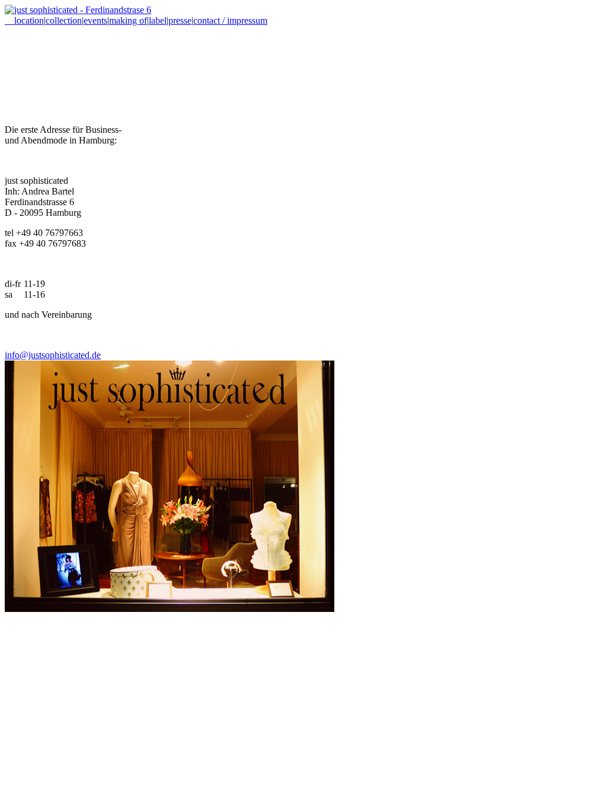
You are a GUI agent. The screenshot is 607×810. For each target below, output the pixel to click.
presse (179, 20)
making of (128, 20)
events (95, 20)
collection (64, 20)
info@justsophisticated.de (53, 355)
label (158, 20)
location (24, 20)
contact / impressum (230, 20)
